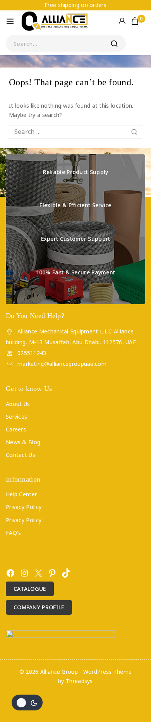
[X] (38, 573)
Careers (16, 429)
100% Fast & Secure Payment (75, 272)
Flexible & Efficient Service (75, 205)
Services (16, 416)
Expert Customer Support (75, 238)
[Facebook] (10, 573)
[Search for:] (75, 131)
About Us (18, 403)
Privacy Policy (23, 507)
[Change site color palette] (27, 702)
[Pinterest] (52, 573)
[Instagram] (24, 573)
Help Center (21, 494)
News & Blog (23, 442)
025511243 (31, 353)
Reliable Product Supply (75, 172)
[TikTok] (66, 573)
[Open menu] (10, 21)
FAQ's (13, 532)
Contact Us (20, 454)
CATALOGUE (30, 588)
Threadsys (79, 681)
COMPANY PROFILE (39, 607)
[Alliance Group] (55, 21)
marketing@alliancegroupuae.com (61, 363)
